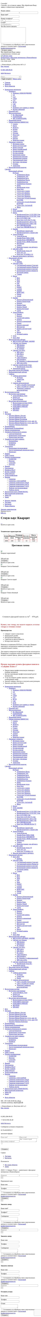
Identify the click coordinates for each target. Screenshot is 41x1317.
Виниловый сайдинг (16, 171)
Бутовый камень (22, 334)
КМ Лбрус (20, 354)
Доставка (8, 502)
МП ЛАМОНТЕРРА (20, 118)
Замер (7, 497)
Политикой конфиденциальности (13, 47)
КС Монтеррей (18, 115)
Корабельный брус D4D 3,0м (26, 223)
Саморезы (12, 479)
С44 (14, 104)
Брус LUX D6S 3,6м (23, 218)
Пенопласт (12, 452)
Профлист (12, 91)
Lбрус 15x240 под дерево (25, 386)
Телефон (4, 1188)
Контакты (8, 504)
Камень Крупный (23, 309)
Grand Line (20, 379)
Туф (18, 330)
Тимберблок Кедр (23, 178)
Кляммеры (12, 443)
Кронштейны (13, 441)
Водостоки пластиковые (17, 394)
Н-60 (14, 106)
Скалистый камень (23, 318)
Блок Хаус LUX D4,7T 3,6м (26, 220)
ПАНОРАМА (17, 117)
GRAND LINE (18, 249)
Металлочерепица (15, 113)
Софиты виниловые (19, 376)
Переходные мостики (16, 437)
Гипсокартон (9, 468)
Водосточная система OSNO (22, 403)
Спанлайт (12, 463)
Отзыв (3, 1303)
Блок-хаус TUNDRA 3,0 (25, 254)
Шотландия (21, 327)
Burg (18, 280)
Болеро (15, 129)
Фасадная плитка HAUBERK (19, 370)
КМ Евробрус (21, 359)
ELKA (15, 209)
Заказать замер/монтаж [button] (8, 509)
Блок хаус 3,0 (21, 252)
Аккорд (15, 136)
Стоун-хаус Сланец (23, 191)
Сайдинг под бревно (20, 343)
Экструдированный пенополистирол (21, 450)
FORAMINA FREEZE (20, 406)
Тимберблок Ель (22, 182)
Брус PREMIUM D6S (24, 225)
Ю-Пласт (16, 173)
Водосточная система (12, 392)
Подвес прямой (10, 472)
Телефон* (4, 1212)
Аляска (19, 245)
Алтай (19, 296)
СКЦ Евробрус (22, 357)
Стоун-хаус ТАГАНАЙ (24, 205)
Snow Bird (16, 260)
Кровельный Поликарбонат (14, 428)
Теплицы (8, 414)
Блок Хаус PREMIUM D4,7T (26, 227)
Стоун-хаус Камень (23, 193)
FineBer (15, 229)
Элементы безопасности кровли (16, 432)
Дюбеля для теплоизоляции (18, 488)
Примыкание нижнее (20, 158)
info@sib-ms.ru (6, 73)
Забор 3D (8, 495)
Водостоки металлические (18, 401)
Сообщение (5, 1216)
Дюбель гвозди (14, 490)
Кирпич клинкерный (24, 321)
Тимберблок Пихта (23, 180)
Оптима (15, 133)
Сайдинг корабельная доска (22, 365)
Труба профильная (11, 475)
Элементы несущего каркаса (14, 439)
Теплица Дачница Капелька (18, 424)
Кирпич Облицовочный (25, 299)
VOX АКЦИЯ (17, 211)
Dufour (19, 294)
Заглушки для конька (20, 162)
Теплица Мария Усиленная (18, 419)
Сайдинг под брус (19, 350)
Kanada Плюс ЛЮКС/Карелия (27, 242)
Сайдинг (8, 169)
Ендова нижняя (18, 153)
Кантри (15, 138)
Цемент (7, 453)
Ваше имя (4, 1184)
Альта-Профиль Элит (20, 395)
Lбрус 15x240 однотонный (26, 385)
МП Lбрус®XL (22, 363)
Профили (12, 444)
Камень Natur (21, 305)
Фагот (19, 332)
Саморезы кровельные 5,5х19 (19, 486)
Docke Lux (16, 397)
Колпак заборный (19, 109)
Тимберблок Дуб (22, 176)
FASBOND (12, 459)
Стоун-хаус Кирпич (23, 194)
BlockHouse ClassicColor (25, 231)
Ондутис (12, 464)
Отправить (5, 1149)
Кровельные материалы (13, 89)
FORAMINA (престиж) (20, 405)
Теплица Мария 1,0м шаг (17, 415)
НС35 (15, 102)
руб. (3, 513)
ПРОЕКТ (16, 410)
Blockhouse (20, 243)
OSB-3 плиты (9, 455)
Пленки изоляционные (12, 457)
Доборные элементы (16, 142)
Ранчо (15, 126)
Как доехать (5, 66)
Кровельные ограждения (17, 435)
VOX (14, 336)
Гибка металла (10, 473)
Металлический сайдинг (17, 339)
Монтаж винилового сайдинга (23, 256)
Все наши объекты (11, 1165)
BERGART (20, 292)
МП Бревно (21, 345)
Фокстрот (16, 135)
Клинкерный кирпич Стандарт (27, 269)
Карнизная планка (19, 155)
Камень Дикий (22, 307)
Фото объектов (10, 86)
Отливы (15, 164)
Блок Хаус (20, 189)
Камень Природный (23, 301)
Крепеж (7, 477)
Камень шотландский (24, 328)
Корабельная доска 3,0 (24, 251)
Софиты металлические (21, 383)
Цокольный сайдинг (16, 258)
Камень (19, 261)
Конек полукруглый (19, 146)
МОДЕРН (16, 408)
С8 (14, 95)
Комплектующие (18, 140)
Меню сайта (17, 79)
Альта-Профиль (18, 234)
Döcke (15, 213)
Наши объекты (10, 506)
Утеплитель (9, 446)
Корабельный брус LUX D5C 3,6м (28, 216)
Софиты (11, 374)
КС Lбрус (20, 356)
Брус (6, 412)
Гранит (19, 323)
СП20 (15, 98)
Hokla (19, 185)
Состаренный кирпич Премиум (27, 267)
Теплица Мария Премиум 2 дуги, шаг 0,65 (23, 423)
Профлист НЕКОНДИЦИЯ (22, 93)
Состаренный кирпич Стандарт (27, 265)
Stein (18, 281)
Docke (19, 381)
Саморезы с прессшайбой (17, 481)
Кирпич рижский (23, 325)
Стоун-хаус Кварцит (24, 196)
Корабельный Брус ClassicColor (27, 232)
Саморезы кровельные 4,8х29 (19, 482)
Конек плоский (18, 147)
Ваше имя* (4, 1208)
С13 (14, 97)
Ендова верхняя (18, 151)
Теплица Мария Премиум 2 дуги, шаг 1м (23, 421)
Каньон (19, 314)
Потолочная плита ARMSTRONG (16, 492)
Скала (19, 310)
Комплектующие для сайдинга (27, 247)
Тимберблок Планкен (24, 184)
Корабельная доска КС (24, 367)
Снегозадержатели (15, 434)
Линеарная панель (19, 368)
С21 (14, 100)
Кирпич (19, 303)
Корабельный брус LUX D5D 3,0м (28, 214)
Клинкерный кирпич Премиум (27, 271)
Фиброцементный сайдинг (18, 372)
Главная (7, 82)
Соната (15, 124)
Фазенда (15, 127)
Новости (8, 84)
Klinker (19, 287)
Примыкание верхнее (20, 156)
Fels (18, 283)
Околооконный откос (20, 160)
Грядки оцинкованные (12, 430)
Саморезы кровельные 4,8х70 (19, 484)
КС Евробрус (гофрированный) (27, 361)
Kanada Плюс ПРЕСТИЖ (25, 238)
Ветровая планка (18, 144)
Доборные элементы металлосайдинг (24, 389)
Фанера (7, 466)
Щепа (19, 207)
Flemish (19, 290)
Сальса (15, 131)
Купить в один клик (7, 525)
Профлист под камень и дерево (23, 107)
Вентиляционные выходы (17, 167)
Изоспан (12, 461)
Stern (18, 285)
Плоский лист (13, 111)
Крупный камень (22, 272)
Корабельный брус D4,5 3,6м (26, 222)
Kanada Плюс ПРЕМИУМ (25, 240)
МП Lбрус (20, 352)
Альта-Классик (22, 236)
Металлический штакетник (14, 493)
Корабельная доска (23, 187)
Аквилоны (16, 165)
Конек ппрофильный (20, 149)
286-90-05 (6, 70)
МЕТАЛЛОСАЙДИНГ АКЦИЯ (24, 341)
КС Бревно (20, 348)
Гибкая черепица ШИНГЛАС (19, 122)
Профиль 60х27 (10, 470)
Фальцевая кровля (15, 120)
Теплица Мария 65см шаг (17, 417)
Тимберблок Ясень (23, 175)
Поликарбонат (10, 426)
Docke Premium (18, 399)
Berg (18, 278)
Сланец (19, 274)
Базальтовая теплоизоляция (18, 448)
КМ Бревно (20, 347)
